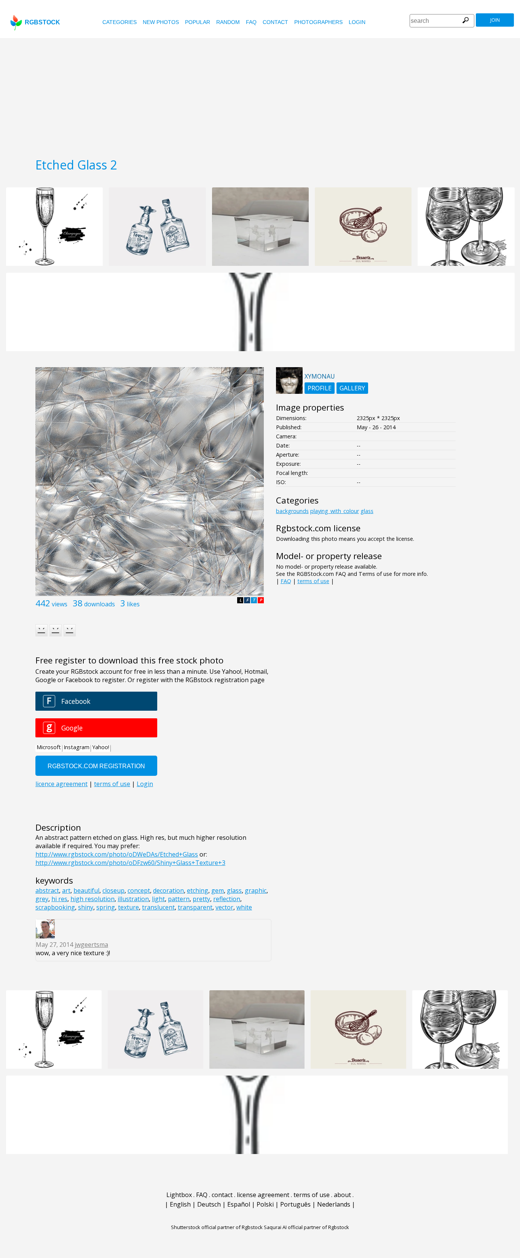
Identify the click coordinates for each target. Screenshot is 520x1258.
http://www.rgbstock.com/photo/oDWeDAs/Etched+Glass (116, 854)
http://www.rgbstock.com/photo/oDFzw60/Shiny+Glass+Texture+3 (130, 862)
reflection (226, 899)
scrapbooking (55, 907)
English (180, 1204)
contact (275, 22)
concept (139, 890)
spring (105, 907)
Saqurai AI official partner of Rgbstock (306, 1227)
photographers (318, 22)
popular (197, 22)
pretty (201, 899)
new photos (161, 22)
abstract (47, 890)
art (66, 890)
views (59, 604)
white (244, 907)
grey (41, 899)
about (342, 1195)
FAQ (251, 22)
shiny (85, 907)
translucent (158, 907)
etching (197, 890)
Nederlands (333, 1204)
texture (128, 907)
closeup (113, 890)
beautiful (86, 890)
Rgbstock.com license (318, 528)
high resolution (92, 899)
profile (320, 388)
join (495, 20)
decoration (168, 890)
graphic (255, 890)
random (228, 22)
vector (224, 907)
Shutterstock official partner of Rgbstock (217, 1227)
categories (119, 22)
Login (357, 22)
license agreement (263, 1195)
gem (217, 890)
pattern (179, 899)
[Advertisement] (260, 95)
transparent (195, 907)
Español (238, 1204)
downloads (99, 604)
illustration (133, 899)
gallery (352, 388)
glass (234, 890)
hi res (59, 899)
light (158, 899)
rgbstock (42, 22)
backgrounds (292, 511)
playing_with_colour (334, 511)
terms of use (313, 581)
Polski (265, 1204)
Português (295, 1204)
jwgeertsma (91, 944)
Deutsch (209, 1204)
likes (133, 604)
